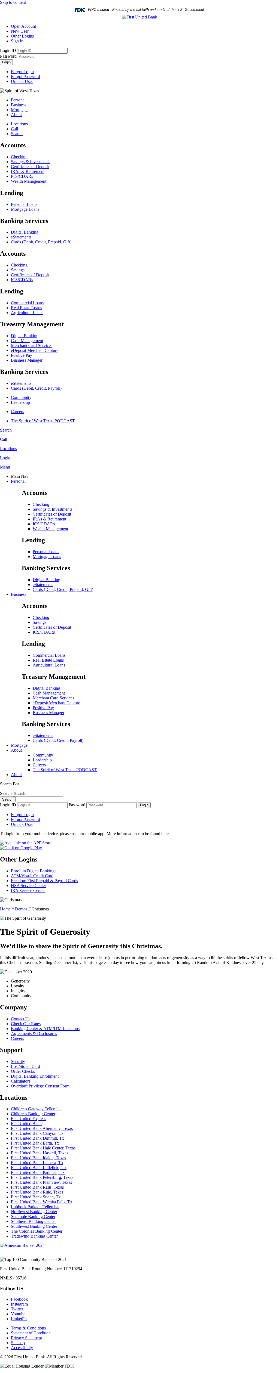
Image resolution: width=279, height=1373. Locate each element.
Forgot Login (22, 71)
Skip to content (13, 2)
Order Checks (23, 1071)
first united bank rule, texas (37, 1192)
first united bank (26, 1123)
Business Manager (27, 360)
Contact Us (20, 1018)
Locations (19, 124)
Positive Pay (21, 355)
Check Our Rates (26, 1023)
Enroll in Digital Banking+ (34, 871)
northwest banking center (34, 1211)
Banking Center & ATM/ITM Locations (45, 1028)
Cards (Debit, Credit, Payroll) (36, 388)
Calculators (20, 1081)
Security (18, 1061)
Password (8, 56)
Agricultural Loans (27, 312)
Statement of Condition (31, 1333)
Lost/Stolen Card (25, 1066)
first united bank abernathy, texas (42, 1128)
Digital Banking (24, 232)
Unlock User (22, 81)
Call (14, 128)
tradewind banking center (34, 1236)
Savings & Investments (30, 161)
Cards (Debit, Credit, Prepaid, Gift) (41, 242)
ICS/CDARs (22, 176)
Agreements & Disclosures (34, 1033)
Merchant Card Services (31, 345)
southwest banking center (34, 1226)
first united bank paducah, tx (38, 1172)
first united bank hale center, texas (43, 1148)
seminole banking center (33, 1216)
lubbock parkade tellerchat (35, 1206)
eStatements (21, 237)
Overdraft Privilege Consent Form (40, 1086)
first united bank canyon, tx (37, 1133)
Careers (17, 411)
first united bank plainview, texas (41, 1182)
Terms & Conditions (28, 1328)
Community (21, 397)
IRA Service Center (28, 890)
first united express (28, 1118)
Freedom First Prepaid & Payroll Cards (44, 880)
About (16, 114)
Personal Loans (24, 204)
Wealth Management (28, 181)
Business (18, 105)
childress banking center (33, 1113)
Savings (18, 270)
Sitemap (18, 1342)
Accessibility (22, 1347)
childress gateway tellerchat (36, 1109)
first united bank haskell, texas (39, 1153)
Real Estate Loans (26, 307)
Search (17, 133)
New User (20, 31)
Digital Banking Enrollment (35, 1076)
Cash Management (27, 340)
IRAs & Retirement (27, 171)
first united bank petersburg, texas (42, 1177)
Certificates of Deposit (30, 166)
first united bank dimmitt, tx (37, 1138)
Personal (18, 100)
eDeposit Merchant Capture (34, 350)
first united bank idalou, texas (38, 1157)
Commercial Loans (27, 302)
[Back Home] (139, 17)
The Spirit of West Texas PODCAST (43, 421)
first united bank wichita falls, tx (41, 1202)
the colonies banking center (36, 1231)
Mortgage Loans (25, 209)
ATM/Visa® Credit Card (32, 875)
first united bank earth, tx (35, 1143)
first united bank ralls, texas (37, 1187)
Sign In (17, 41)
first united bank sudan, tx (36, 1197)
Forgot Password (25, 76)
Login (6, 62)
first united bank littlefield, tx (38, 1167)
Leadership (20, 402)
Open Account (23, 26)
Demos (21, 909)
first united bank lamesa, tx (37, 1162)
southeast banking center (33, 1221)
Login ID (8, 50)
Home (5, 909)
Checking (19, 156)
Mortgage (19, 109)
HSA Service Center (28, 885)
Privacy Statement (26, 1337)
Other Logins (22, 36)
